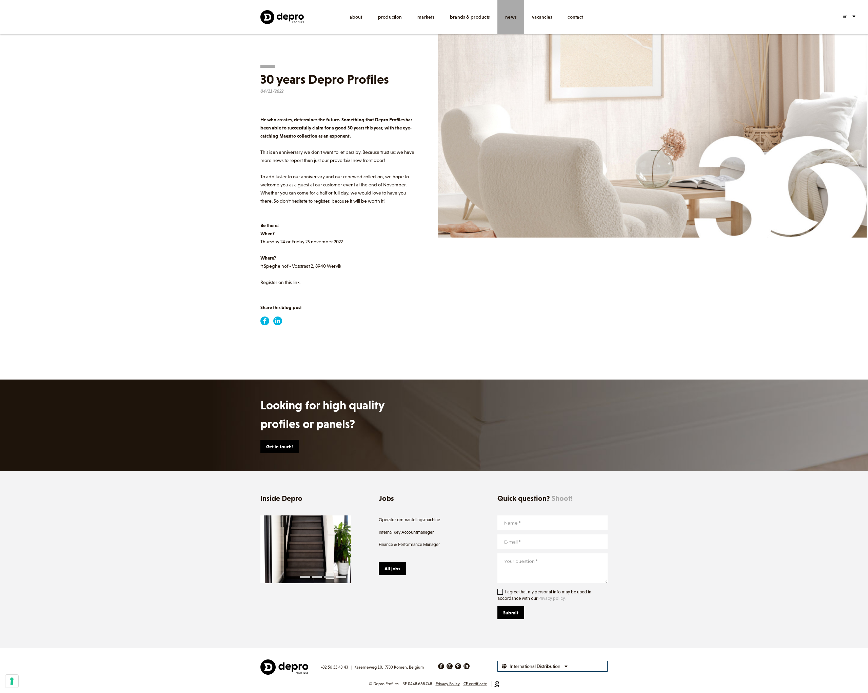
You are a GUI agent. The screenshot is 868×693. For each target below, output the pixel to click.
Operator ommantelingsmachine (409, 519)
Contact (575, 17)
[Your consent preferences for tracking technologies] (11, 681)
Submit (510, 612)
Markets (425, 17)
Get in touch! (279, 446)
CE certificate (475, 683)
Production (390, 17)
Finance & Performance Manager (409, 544)
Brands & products (470, 17)
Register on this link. (280, 282)
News (510, 17)
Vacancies (542, 17)
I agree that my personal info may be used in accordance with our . (544, 595)
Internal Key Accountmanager (406, 532)
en (845, 16)
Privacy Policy (448, 683)
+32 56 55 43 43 (334, 667)
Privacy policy (551, 598)
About (356, 17)
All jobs (392, 568)
